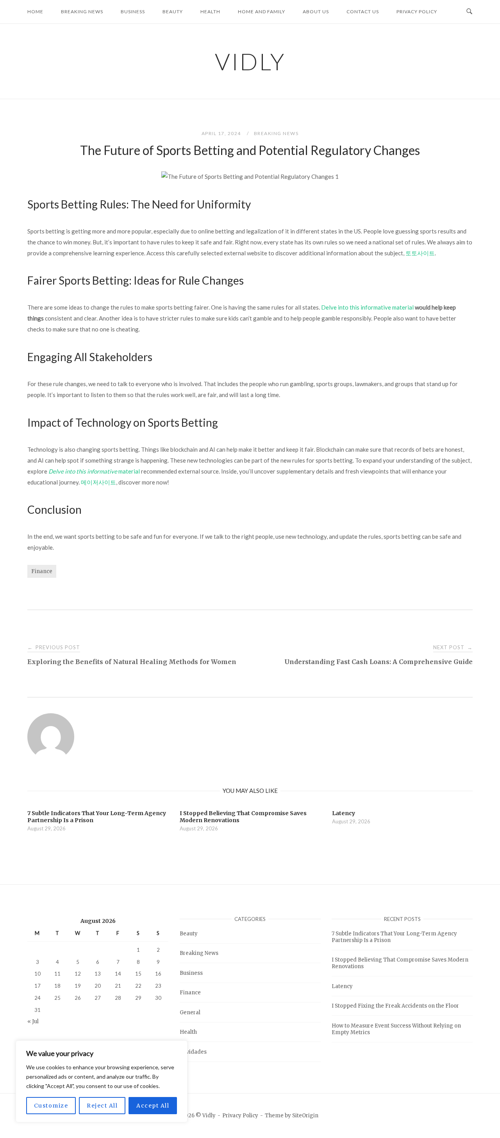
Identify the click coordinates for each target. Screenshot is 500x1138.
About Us (316, 11)
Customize (51, 1105)
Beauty (172, 11)
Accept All (152, 1105)
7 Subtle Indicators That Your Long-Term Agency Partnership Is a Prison (394, 937)
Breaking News (82, 11)
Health (210, 11)
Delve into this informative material (367, 307)
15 (138, 974)
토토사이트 (420, 252)
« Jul (33, 1021)
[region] (102, 1081)
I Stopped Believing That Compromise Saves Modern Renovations (400, 963)
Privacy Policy (416, 11)
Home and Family (261, 11)
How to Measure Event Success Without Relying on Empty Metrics (396, 1029)
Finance (41, 571)
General (190, 1012)
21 (118, 986)
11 (57, 974)
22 (138, 986)
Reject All (102, 1105)
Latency (342, 986)
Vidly (250, 61)
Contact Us (362, 11)
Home (35, 11)
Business (133, 11)
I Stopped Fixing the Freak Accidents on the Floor (395, 1006)
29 (138, 998)
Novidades (193, 1052)
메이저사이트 (98, 482)
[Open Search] (469, 11)
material (94, 471)
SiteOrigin (305, 1115)
